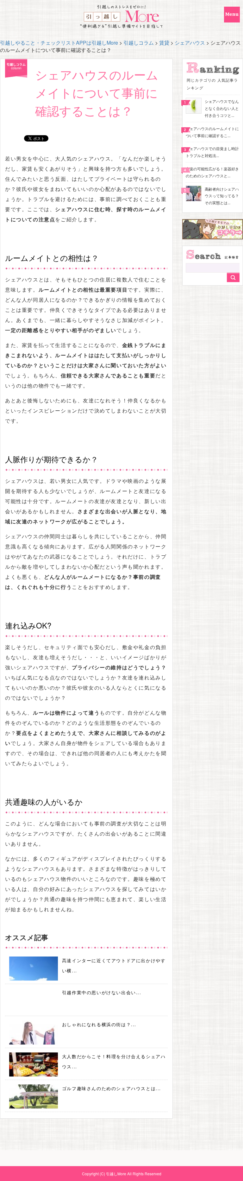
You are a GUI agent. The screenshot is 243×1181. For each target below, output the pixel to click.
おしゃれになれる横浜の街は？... (99, 1024)
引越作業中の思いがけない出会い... (101, 992)
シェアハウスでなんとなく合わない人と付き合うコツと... (222, 108)
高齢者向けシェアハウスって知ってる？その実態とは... (222, 195)
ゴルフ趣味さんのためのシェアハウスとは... (111, 1088)
